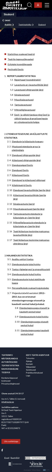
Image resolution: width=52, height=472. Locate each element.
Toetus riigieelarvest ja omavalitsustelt (31, 269)
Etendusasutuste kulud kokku (26, 274)
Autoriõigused (9, 362)
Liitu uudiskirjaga (11, 441)
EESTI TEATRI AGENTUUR (37, 355)
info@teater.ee (7, 402)
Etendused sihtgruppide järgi (26, 155)
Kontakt (29, 364)
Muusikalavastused (24, 99)
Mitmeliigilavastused (24, 109)
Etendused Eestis (20, 170)
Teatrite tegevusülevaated (21, 59)
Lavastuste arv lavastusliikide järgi (31, 84)
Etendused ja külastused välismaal (28, 180)
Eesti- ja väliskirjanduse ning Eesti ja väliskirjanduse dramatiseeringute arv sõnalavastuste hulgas (32, 118)
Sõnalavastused (22, 94)
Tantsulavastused (22, 104)
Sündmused (31, 370)
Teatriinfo (7, 355)
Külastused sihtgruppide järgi (26, 160)
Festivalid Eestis (16, 69)
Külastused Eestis (20, 175)
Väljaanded (30, 367)
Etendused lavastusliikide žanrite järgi (31, 190)
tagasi (7, 20)
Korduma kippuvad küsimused (9, 379)
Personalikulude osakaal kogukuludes (30, 288)
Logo (28, 375)
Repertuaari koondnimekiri (27, 79)
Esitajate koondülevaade (20, 64)
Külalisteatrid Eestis (22, 185)
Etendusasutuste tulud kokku (26, 264)
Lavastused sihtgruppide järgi (28, 89)
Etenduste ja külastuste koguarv (27, 141)
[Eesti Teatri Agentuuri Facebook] (2, 450)
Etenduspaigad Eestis (22, 165)
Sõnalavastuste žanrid (24, 203)
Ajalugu (29, 361)
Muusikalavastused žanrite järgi (28, 209)
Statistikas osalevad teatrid (21, 54)
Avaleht (8, 25)
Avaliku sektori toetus (23, 259)
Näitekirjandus (9, 358)
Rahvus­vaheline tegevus (9, 371)
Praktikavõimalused (34, 373)
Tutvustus (30, 358)
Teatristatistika (24, 25)
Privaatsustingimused (10, 384)
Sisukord (42, 25)
